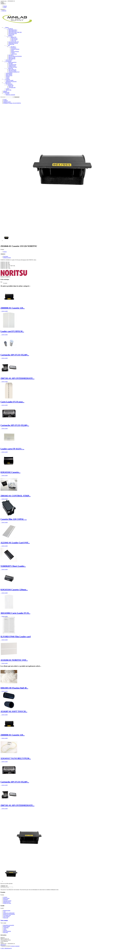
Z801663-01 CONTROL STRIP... (16, 495)
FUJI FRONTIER (12, 64)
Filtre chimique (9, 74)
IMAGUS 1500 (12, 57)
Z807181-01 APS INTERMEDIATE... (17, 378)
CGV (4, 911)
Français (5, 6)
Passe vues (11, 86)
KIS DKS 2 (11, 55)
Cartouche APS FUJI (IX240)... (15, 355)
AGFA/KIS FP (9, 59)
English (4, 7)
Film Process (7, 82)
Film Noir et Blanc (12, 70)
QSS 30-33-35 (14, 38)
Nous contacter (6, 916)
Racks (12, 50)
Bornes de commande (10, 94)
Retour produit (6, 898)
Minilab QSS (12, 37)
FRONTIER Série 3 (13, 29)
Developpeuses (9, 83)
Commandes (5, 927)
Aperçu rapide (4, 311)
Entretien (8, 76)
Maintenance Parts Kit (13, 43)
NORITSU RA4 (12, 65)
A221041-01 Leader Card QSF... (15, 542)
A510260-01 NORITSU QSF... (14, 660)
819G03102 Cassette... (10, 472)
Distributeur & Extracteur (11, 81)
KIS (8, 45)
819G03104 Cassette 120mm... (14, 589)
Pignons (13, 52)
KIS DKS (11, 63)
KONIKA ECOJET (13, 67)
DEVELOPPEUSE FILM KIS (15, 56)
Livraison (5, 897)
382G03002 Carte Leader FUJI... (15, 613)
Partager (5, 251)
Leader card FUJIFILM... (12, 331)
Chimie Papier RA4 (11, 62)
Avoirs (4, 928)
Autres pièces (14, 53)
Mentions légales (6, 910)
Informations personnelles (8, 925)
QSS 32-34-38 (14, 39)
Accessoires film (12, 87)
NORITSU (9, 35)
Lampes (7, 77)
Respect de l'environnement (9, 914)
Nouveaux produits (7, 900)
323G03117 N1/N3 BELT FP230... (16, 758)
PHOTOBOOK (12, 58)
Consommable (7, 61)
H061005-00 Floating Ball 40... (14, 688)
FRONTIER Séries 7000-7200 (15, 32)
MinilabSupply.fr (6, 901)
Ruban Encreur (9, 75)
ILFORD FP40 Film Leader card (16, 636)
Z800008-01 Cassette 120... (13, 308)
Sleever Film (8, 89)
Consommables (9, 73)
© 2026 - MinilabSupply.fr (6, 948)
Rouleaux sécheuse (15, 49)
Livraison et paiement (14, 946)
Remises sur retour (7, 903)
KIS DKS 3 (12, 46)
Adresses (5, 930)
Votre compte (4, 920)
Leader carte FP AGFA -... (12, 449)
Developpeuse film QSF (14, 41)
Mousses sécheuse (15, 51)
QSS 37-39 (13, 40)
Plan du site (5, 917)
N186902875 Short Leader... (13, 566)
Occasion (6, 93)
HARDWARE (6, 92)
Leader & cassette (9, 80)
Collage (7, 88)
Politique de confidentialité (8, 913)
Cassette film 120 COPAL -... (14, 519)
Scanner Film (11, 34)
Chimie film (9, 68)
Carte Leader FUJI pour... (12, 402)
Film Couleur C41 (12, 69)
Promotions (5, 899)
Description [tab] (5, 256)
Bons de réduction (7, 931)
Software (5, 91)
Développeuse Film (13, 33)
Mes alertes (5, 932)
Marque (6, 27)
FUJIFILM (9, 28)
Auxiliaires (6, 79)
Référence (3, 276)
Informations (3, 944)
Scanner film (9, 85)
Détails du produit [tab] (7, 257)
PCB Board (13, 47)
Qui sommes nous (7, 915)
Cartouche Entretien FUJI (14, 71)
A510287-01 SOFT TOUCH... (14, 711)
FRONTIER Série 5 (13, 31)
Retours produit (6, 926)
